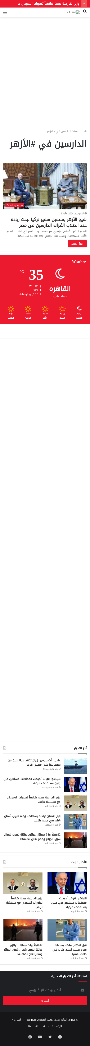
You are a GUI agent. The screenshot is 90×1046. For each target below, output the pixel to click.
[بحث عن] (85, 14)
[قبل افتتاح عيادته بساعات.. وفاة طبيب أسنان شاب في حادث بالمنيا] (75, 821)
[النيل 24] (73, 12)
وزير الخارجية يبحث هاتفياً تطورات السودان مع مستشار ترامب (33, 800)
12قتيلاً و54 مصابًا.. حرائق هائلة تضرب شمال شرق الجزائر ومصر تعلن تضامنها (32, 837)
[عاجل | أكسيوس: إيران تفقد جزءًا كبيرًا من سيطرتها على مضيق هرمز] (75, 766)
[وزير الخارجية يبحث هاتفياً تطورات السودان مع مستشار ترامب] (75, 803)
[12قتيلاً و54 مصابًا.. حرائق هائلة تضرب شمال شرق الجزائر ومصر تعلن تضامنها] (75, 840)
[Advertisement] (45, 77)
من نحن (45, 1026)
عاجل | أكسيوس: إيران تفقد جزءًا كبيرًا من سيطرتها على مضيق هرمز (34, 762)
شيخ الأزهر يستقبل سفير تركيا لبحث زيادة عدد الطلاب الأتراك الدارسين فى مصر (49, 222)
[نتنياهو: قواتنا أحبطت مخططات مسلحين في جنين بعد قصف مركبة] (75, 784)
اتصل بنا (33, 1026)
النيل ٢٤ (16, 1019)
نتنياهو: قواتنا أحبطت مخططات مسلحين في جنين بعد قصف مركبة (32, 781)
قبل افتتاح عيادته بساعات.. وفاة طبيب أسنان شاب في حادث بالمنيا (32, 818)
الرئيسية (78, 131)
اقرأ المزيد (77, 243)
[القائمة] (5, 14)
